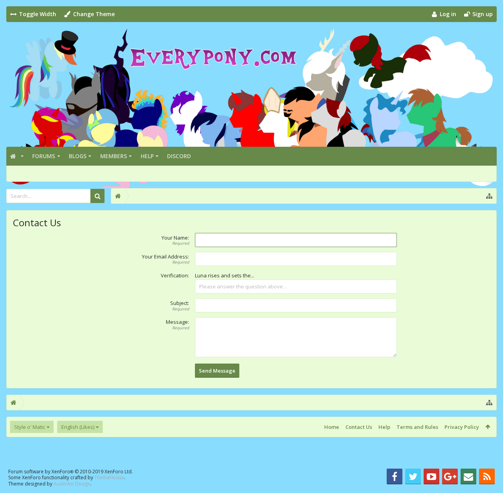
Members (113, 156)
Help (147, 156)
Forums (43, 156)
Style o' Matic (29, 426)
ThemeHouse (109, 477)
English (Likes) (77, 426)
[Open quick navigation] (489, 195)
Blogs (77, 156)
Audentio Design (71, 483)
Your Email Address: (165, 256)
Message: (177, 321)
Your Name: (175, 237)
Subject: (179, 303)
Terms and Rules (417, 426)
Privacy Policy (461, 426)
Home (331, 426)
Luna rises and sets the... (224, 275)
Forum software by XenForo (70, 471)
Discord (179, 156)
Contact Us (358, 426)
